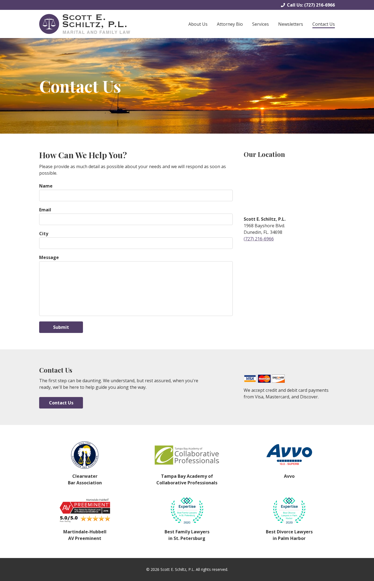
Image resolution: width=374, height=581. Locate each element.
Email (45, 210)
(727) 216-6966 (319, 5)
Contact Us (323, 24)
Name (46, 186)
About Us (198, 24)
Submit (61, 327)
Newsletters (290, 24)
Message (49, 257)
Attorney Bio (230, 24)
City (43, 234)
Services (260, 24)
